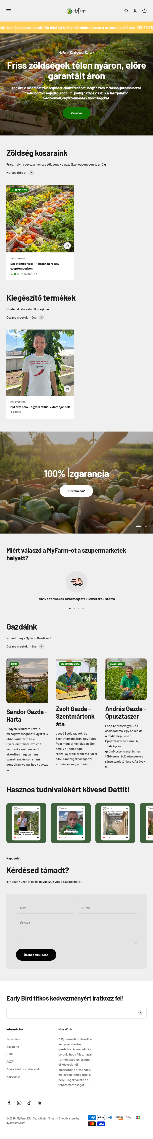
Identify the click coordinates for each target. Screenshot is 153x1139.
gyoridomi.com (15, 1122)
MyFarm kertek (18, 258)
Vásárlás (76, 113)
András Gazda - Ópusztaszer (125, 712)
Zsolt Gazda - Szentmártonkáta (75, 716)
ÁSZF (10, 1061)
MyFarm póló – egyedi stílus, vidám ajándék (40, 407)
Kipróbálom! (76, 491)
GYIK (9, 1054)
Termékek (13, 1039)
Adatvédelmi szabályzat (22, 1069)
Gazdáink (12, 1046)
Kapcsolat (13, 1076)
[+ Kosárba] (67, 245)
